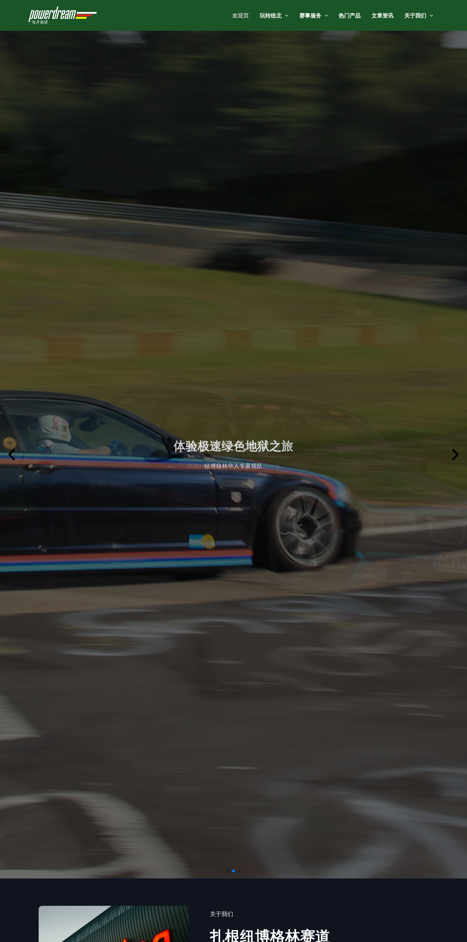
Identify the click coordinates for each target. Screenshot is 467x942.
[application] (285, 15)
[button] (228, 871)
